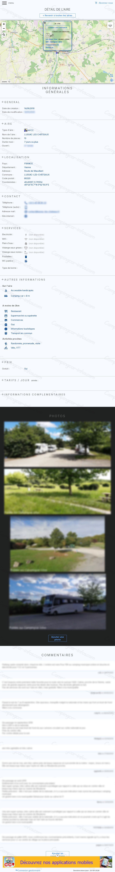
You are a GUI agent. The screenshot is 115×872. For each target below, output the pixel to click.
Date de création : (10, 108)
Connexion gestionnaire (29, 870)
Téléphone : (7, 202)
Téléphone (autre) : (11, 207)
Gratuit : (6, 368)
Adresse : (6, 171)
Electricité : (7, 234)
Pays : (5, 163)
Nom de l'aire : (9, 134)
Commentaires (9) (52, 45)
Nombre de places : (11, 138)
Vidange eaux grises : (12, 247)
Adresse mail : (9, 211)
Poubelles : (7, 256)
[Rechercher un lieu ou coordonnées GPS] (4, 35)
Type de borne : (9, 268)
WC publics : (8, 260)
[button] (57, 52)
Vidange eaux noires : (12, 252)
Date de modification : (12, 112)
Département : (9, 167)
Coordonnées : (9, 182)
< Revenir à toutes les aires (57, 15)
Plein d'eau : (8, 243)
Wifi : (4, 239)
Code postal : (8, 178)
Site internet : (8, 216)
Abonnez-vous (106, 3)
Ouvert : (6, 145)
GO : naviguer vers (54, 41)
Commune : (7, 174)
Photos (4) (49, 47)
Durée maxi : (8, 142)
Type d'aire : (8, 130)
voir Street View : (52, 39)
